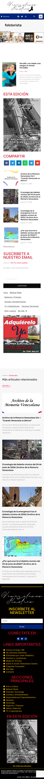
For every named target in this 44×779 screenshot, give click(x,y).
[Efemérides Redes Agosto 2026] (22, 11)
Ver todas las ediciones (22, 766)
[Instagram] (25, 16)
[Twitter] (22, 16)
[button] (34, 16)
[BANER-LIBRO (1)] (22, 352)
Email (3, 618)
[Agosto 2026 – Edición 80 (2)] (22, 151)
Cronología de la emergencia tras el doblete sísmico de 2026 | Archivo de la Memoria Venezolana (29, 215)
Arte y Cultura (10, 311)
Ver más (21, 311)
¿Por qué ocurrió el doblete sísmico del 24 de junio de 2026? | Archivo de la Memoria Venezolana (30, 235)
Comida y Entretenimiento (15, 302)
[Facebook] (18, 16)
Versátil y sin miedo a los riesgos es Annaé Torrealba (30, 65)
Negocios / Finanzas (12, 297)
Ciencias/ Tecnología (30, 306)
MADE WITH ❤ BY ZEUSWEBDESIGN (30, 777)
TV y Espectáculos (12, 306)
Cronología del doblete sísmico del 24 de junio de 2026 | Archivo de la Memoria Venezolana (30, 195)
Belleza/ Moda (15, 292)
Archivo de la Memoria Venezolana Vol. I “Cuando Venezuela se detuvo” (30, 177)
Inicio (5, 292)
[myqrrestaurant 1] (22, 41)
